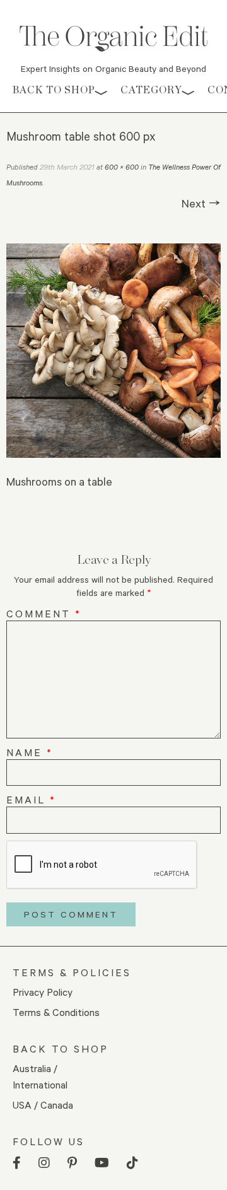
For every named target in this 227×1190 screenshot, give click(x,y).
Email (31, 799)
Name (29, 752)
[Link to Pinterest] (72, 1163)
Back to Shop (54, 90)
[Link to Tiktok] (132, 1163)
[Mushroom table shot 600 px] (113, 350)
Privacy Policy (43, 991)
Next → (201, 203)
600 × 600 (122, 167)
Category (151, 90)
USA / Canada (43, 1104)
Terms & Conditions (56, 1011)
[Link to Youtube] (102, 1163)
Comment (43, 613)
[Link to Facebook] (17, 1163)
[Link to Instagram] (44, 1163)
